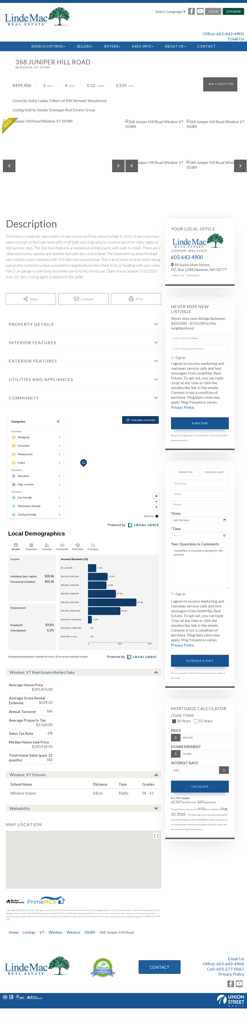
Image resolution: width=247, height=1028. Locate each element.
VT (42, 932)
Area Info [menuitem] (141, 46)
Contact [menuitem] (206, 46)
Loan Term (182, 715)
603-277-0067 (230, 969)
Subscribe (200, 423)
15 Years (206, 721)
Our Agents (192, 275)
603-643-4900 (230, 33)
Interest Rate (184, 763)
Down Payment (186, 746)
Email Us (236, 38)
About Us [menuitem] (174, 46)
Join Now (233, 11)
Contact (159, 967)
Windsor (56, 932)
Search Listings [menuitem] (47, 46)
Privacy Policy (182, 407)
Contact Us (178, 275)
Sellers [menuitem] (84, 46)
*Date (176, 513)
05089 (90, 932)
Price (176, 730)
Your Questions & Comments (195, 544)
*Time (176, 528)
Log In (213, 11)
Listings (29, 932)
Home (14, 932)
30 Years (184, 721)
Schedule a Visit (214, 472)
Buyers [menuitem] (111, 46)
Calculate (200, 786)
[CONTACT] (220, 84)
